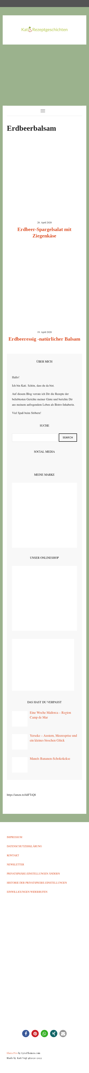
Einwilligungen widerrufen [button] (27, 892)
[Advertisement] (44, 75)
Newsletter (15, 864)
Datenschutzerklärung (24, 846)
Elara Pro (12, 1053)
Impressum (14, 837)
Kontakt (13, 855)
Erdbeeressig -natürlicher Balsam (44, 339)
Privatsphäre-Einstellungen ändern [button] (33, 873)
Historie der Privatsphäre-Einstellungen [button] (37, 882)
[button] (25, 1033)
